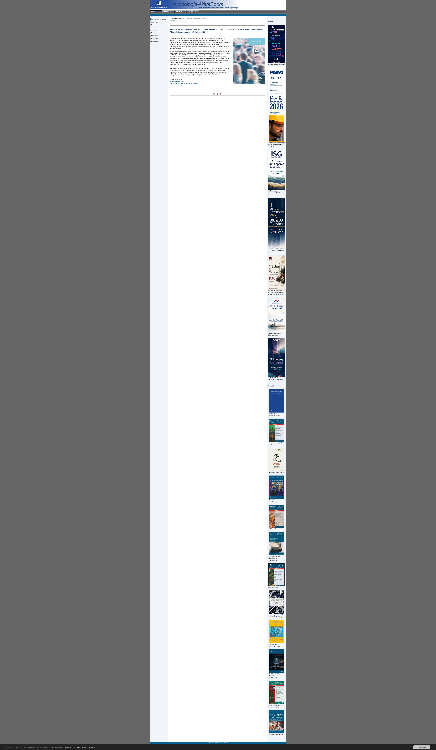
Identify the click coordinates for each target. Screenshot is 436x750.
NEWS (183, 18)
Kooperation (154, 38)
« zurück (172, 20)
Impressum (154, 35)
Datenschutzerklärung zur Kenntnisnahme (80, 747)
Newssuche (154, 25)
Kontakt (153, 33)
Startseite (154, 30)
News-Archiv (155, 22)
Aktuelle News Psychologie (158, 19)
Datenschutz (154, 41)
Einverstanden (422, 747)
